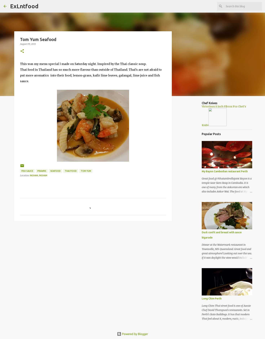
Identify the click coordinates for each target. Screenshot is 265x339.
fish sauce (27, 171)
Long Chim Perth (212, 298)
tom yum (86, 171)
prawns (41, 171)
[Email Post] (22, 167)
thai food (71, 171)
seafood (55, 171)
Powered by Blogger (134, 334)
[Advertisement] (93, 251)
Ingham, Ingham (38, 175)
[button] (22, 51)
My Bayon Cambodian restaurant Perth (225, 171)
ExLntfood (24, 6)
